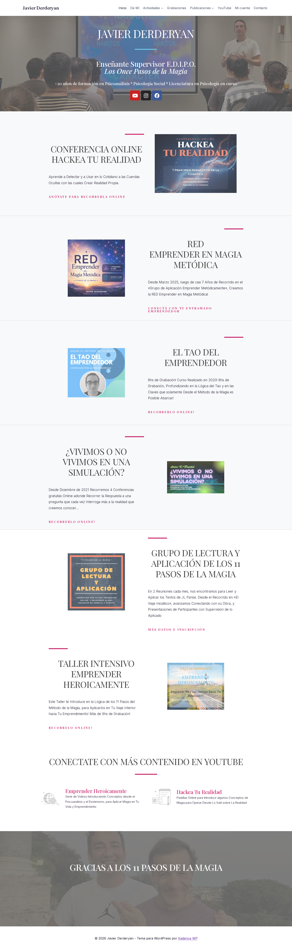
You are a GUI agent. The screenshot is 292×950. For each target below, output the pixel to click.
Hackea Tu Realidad (199, 791)
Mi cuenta (242, 8)
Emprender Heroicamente (96, 790)
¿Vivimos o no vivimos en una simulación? (96, 461)
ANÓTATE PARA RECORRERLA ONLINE (87, 197)
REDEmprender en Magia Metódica (195, 254)
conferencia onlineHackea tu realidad (96, 154)
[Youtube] (135, 95)
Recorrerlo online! (171, 412)
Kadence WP (188, 938)
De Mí (134, 8)
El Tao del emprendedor (195, 357)
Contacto (260, 8)
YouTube (224, 8)
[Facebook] (157, 95)
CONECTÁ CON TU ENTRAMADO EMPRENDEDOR (180, 309)
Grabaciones (176, 8)
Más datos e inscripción (176, 629)
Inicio (123, 8)
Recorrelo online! (71, 728)
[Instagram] (146, 95)
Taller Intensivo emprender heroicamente (96, 673)
